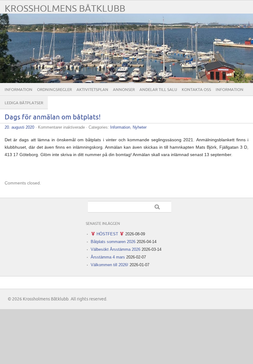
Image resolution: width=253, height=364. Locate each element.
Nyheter (140, 127)
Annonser (124, 90)
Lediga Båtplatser (24, 103)
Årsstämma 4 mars (108, 257)
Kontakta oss (196, 90)
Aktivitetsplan (92, 90)
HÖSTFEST (107, 234)
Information (18, 90)
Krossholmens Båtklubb (65, 9)
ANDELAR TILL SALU (158, 90)
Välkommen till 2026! (109, 265)
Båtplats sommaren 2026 (113, 241)
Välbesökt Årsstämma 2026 (115, 249)
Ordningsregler (54, 90)
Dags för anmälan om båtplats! (53, 117)
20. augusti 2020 (19, 127)
